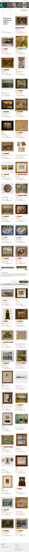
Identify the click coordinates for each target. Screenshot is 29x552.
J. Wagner (17, 218)
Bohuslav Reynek (5, 490)
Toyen (16, 469)
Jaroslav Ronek (4, 50)
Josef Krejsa (3, 176)
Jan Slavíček (3, 448)
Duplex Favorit (18, 385)
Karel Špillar (3, 71)
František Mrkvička (19, 71)
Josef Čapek (17, 301)
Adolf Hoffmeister (5, 385)
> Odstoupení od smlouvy (18, 548)
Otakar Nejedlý (18, 113)
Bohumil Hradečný (19, 364)
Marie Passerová (18, 511)
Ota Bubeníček (18, 322)
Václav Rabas (4, 218)
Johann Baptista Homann (20, 343)
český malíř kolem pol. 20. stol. (7, 406)
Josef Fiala (17, 29)
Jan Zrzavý (17, 176)
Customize (13, 281)
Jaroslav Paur (4, 92)
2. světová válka (4, 197)
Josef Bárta (3, 343)
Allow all (24, 281)
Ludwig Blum (4, 301)
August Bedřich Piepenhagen (7, 155)
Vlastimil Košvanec (5, 239)
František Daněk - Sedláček (7, 260)
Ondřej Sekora (18, 134)
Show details (25, 279)
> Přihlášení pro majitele (17, 550)
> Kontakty (16, 546)
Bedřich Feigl (4, 364)
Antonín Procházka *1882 (20, 155)
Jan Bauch (3, 469)
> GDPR (16, 547)
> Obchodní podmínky (17, 545)
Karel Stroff (3, 134)
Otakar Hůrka (18, 406)
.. (1, 29)
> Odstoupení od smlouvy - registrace (19, 549)
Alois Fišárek (4, 511)
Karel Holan (17, 197)
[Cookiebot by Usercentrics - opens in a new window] (25, 269)
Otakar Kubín (4, 427)
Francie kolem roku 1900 (6, 322)
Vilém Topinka (18, 260)
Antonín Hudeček (19, 92)
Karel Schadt (18, 50)
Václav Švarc (18, 448)
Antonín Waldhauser (5, 113)
